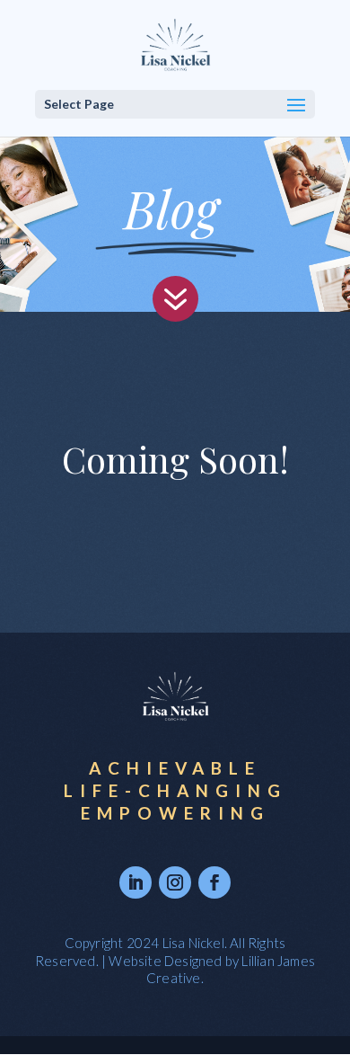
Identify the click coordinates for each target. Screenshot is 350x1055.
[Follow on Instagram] (175, 882)
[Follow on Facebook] (214, 882)
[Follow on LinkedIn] (135, 882)
